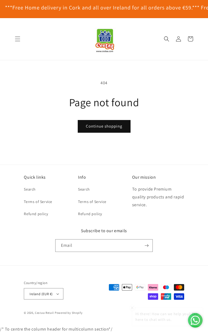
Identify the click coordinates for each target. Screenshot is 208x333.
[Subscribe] (146, 245)
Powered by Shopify (69, 313)
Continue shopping (104, 126)
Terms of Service (38, 201)
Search (30, 189)
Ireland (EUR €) (41, 294)
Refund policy (36, 213)
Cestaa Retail (44, 313)
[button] (18, 39)
